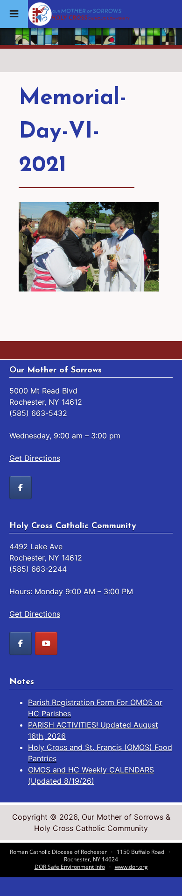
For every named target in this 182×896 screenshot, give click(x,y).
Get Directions (34, 458)
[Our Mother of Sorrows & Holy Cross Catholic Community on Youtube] (46, 643)
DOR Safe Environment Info (70, 867)
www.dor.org (131, 867)
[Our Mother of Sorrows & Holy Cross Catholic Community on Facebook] (20, 487)
